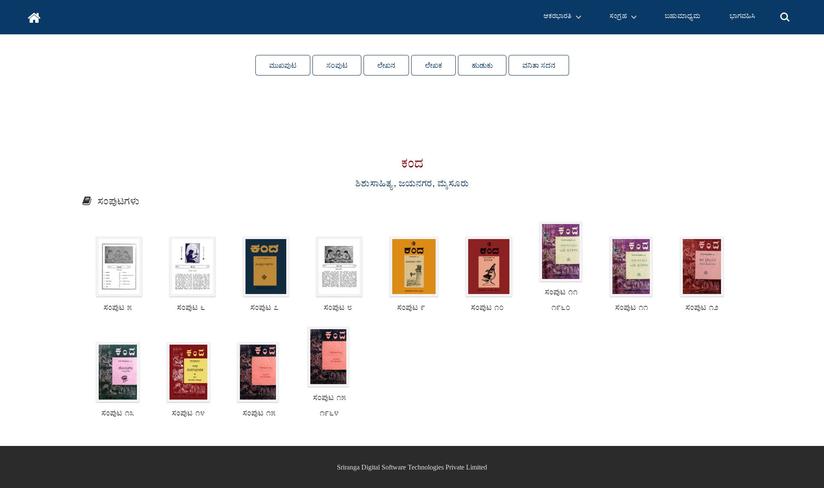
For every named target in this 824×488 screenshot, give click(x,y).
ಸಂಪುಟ (337, 65)
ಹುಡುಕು (482, 65)
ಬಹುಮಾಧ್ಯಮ (682, 17)
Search (785, 12)
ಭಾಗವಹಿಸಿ (742, 17)
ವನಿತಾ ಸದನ (538, 65)
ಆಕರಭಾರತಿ (557, 17)
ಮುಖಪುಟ (283, 65)
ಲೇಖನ (386, 65)
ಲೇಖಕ (433, 65)
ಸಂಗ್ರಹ (618, 17)
